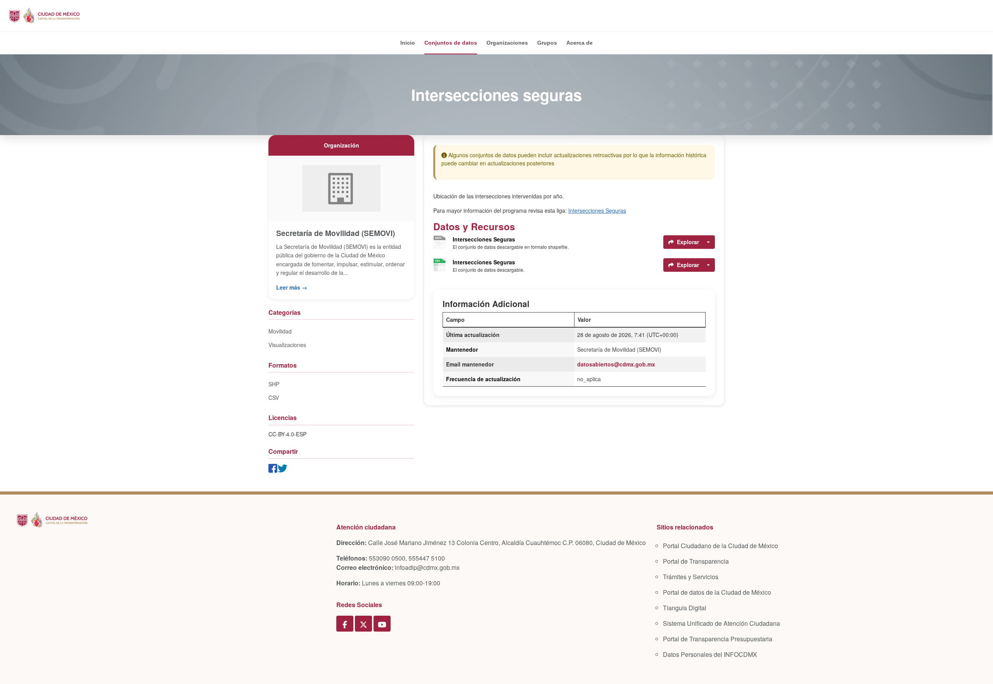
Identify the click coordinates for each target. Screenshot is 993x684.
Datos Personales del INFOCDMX (710, 654)
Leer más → (291, 287)
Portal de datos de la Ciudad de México (717, 592)
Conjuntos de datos (450, 43)
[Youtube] (382, 624)
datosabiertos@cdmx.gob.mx (616, 364)
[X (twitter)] (363, 624)
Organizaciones (507, 43)
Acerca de (579, 43)
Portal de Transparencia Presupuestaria (717, 638)
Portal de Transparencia (696, 561)
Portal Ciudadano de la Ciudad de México (720, 545)
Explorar (688, 242)
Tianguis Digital (684, 607)
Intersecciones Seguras (597, 210)
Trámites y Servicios (690, 576)
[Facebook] (344, 624)
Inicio (407, 43)
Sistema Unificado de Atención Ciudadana (721, 623)
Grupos (547, 43)
